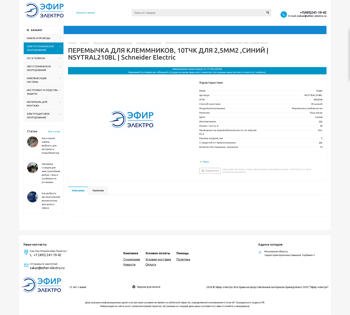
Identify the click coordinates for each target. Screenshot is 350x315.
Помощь (182, 253)
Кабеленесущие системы (37, 80)
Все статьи (54, 131)
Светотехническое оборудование (39, 68)
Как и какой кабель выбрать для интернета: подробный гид (50, 145)
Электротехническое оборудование (40, 48)
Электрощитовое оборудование (38, 115)
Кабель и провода (38, 38)
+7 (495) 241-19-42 (47, 255)
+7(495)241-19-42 (313, 12)
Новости (129, 264)
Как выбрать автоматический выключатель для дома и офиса (51, 200)
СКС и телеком (36, 58)
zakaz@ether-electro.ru (311, 16)
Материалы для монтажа (37, 104)
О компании (131, 259)
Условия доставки (158, 259)
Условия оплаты (157, 253)
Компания (130, 253)
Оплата (150, 264)
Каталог (36, 30)
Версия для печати (148, 286)
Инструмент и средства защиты (42, 92)
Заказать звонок (85, 12)
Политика (183, 259)
